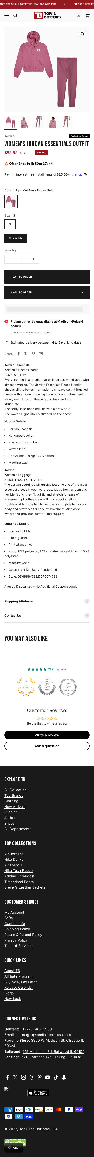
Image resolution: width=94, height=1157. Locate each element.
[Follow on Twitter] (15, 1077)
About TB (12, 970)
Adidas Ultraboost (19, 876)
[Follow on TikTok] (56, 1077)
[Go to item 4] (52, 123)
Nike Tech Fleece (18, 870)
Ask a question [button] (47, 746)
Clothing (11, 801)
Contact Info (14, 923)
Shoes (9, 823)
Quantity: (10, 250)
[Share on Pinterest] (33, 353)
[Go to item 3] (38, 123)
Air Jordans (13, 854)
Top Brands (13, 795)
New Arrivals (14, 806)
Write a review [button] (47, 735)
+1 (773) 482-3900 (36, 1029)
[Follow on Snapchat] (64, 1077)
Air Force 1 (13, 865)
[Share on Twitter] (26, 353)
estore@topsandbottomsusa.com (43, 1034)
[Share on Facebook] (18, 353)
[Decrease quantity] (10, 259)
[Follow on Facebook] (7, 1077)
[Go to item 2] (24, 123)
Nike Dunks (13, 859)
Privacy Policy (16, 940)
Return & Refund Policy (23, 934)
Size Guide (15, 238)
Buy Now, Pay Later (20, 982)
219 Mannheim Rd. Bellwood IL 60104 (53, 1051)
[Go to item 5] (66, 123)
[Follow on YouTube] (48, 1077)
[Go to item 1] (10, 123)
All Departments (17, 829)
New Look (12, 998)
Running (10, 812)
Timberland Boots (19, 882)
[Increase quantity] (33, 259)
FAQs (8, 918)
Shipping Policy (17, 929)
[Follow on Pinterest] (40, 1077)
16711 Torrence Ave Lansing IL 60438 (50, 1057)
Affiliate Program (18, 976)
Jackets (10, 817)
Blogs (9, 993)
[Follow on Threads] (32, 1077)
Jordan (9, 136)
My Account (14, 912)
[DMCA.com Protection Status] (47, 1143)
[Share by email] (41, 353)
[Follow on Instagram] (23, 1077)
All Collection (15, 790)
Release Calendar (18, 987)
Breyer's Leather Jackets (24, 887)
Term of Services (18, 945)
